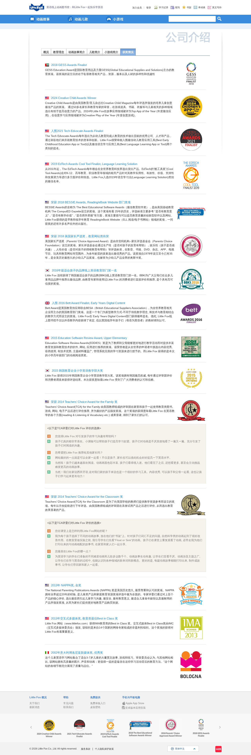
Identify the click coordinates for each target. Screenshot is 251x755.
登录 (148, 7)
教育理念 (58, 52)
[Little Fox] (36, 7)
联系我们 (68, 707)
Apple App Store (135, 703)
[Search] (219, 19)
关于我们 (34, 703)
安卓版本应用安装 (135, 707)
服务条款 (85, 749)
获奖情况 (128, 52)
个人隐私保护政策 (104, 749)
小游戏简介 (111, 52)
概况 (46, 52)
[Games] (114, 19)
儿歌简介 (94, 52)
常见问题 (68, 703)
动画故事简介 (76, 52)
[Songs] (78, 19)
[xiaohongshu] (218, 749)
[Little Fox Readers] (39, 19)
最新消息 (34, 707)
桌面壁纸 (95, 707)
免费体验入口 (97, 703)
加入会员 (137, 7)
